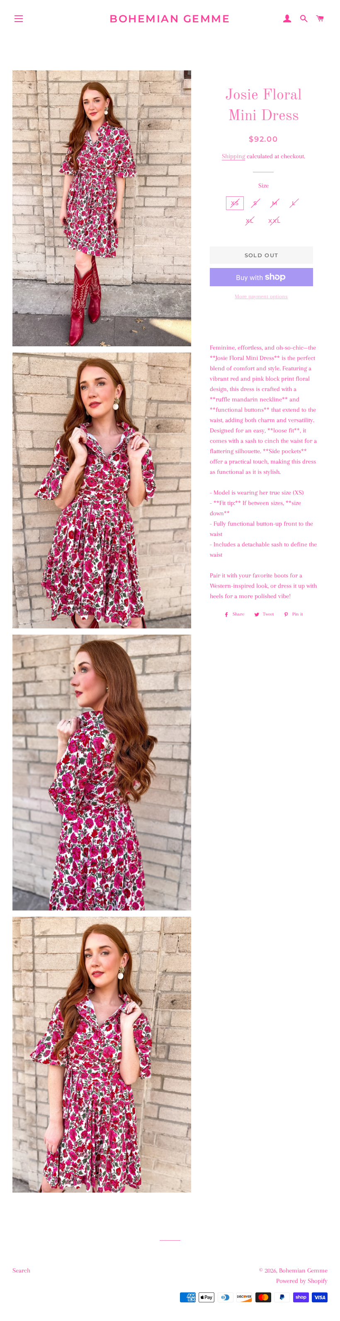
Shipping (233, 156)
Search (21, 1270)
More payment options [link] (261, 296)
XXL (274, 220)
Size (263, 185)
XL (250, 220)
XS (235, 203)
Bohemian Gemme (169, 18)
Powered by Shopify (302, 1281)
